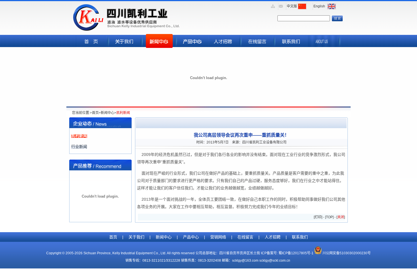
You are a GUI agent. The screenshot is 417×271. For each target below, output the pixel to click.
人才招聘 (273, 237)
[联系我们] (291, 46)
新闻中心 (164, 237)
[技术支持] (257, 46)
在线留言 (245, 237)
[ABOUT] (322, 46)
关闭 (340, 217)
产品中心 (191, 237)
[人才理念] (223, 46)
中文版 (292, 6)
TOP (329, 217)
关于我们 (136, 237)
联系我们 (300, 237)
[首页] (91, 46)
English (319, 6)
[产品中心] (193, 46)
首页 (113, 237)
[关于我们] (125, 46)
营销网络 (218, 237)
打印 (318, 217)
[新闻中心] (159, 46)
